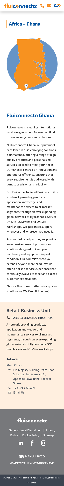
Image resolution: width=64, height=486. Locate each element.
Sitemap (48, 435)
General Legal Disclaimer (25, 430)
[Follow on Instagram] (44, 443)
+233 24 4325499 (24, 317)
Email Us (45, 317)
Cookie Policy (30, 435)
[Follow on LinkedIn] (20, 443)
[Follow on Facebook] (32, 443)
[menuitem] (42, 6)
